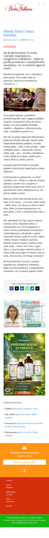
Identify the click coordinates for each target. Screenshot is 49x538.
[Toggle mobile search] (39, 3)
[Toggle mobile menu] (44, 3)
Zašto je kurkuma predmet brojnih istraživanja (24, 425)
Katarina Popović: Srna (26, 408)
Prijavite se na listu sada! (24, 462)
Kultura (31, 40)
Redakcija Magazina (12, 40)
